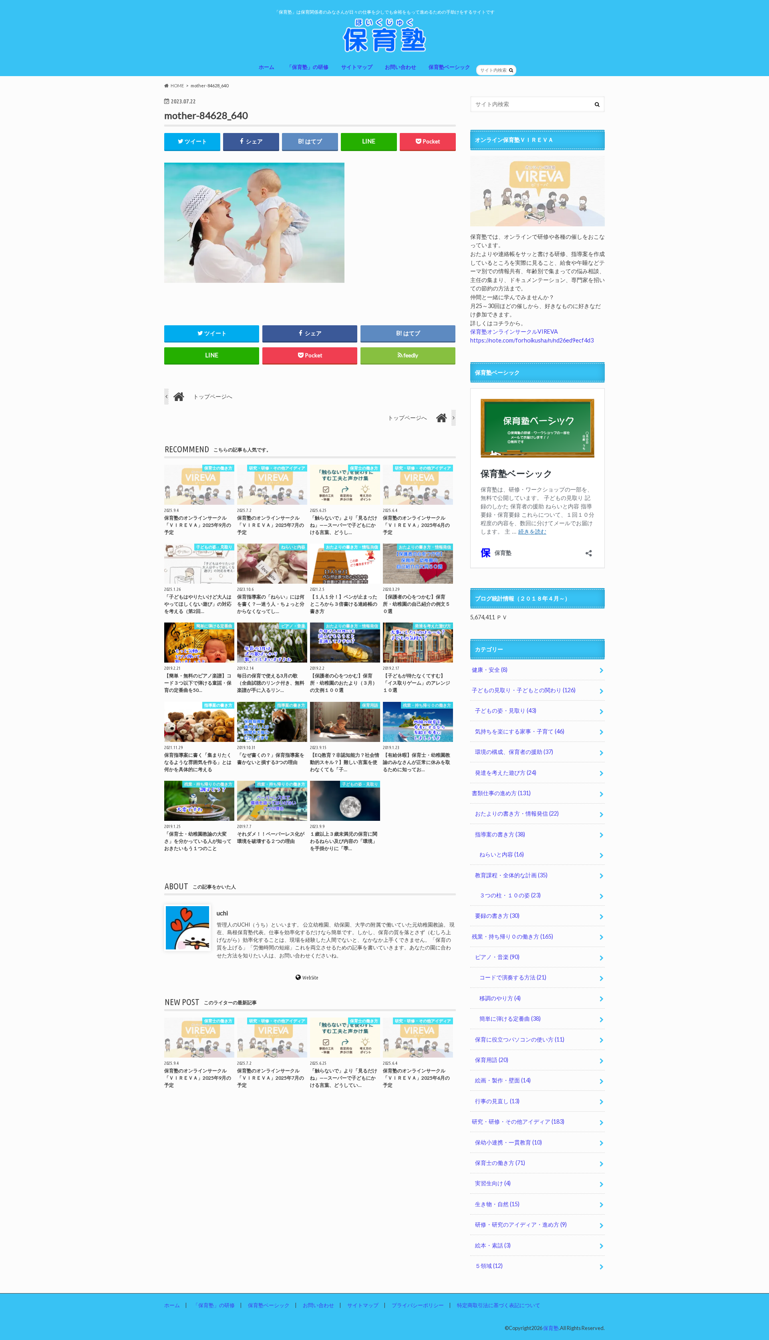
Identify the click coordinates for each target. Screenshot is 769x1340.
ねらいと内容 (501, 854)
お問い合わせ (400, 67)
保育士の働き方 (500, 1162)
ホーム (266, 67)
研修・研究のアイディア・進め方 (521, 1224)
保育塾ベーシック (449, 67)
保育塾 (551, 1328)
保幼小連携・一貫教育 (508, 1142)
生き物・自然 (497, 1204)
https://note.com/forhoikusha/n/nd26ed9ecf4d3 (532, 340)
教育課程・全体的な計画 (511, 875)
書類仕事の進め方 (501, 793)
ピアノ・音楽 (497, 956)
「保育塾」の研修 (307, 67)
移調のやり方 (500, 998)
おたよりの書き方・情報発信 (517, 813)
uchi (222, 913)
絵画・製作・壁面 (503, 1080)
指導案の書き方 (500, 834)
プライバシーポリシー (418, 1305)
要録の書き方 (497, 915)
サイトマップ (356, 67)
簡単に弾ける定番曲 (510, 1018)
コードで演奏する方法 (512, 977)
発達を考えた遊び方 (505, 772)
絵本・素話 (493, 1245)
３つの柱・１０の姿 (510, 895)
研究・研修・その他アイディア (518, 1121)
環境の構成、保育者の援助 (514, 751)
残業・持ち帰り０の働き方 (512, 936)
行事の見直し (497, 1101)
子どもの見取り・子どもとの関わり (524, 690)
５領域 (489, 1265)
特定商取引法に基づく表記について (498, 1305)
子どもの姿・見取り (505, 710)
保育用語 (491, 1059)
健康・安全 (489, 669)
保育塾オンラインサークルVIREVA (514, 331)
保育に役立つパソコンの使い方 (519, 1039)
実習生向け (493, 1183)
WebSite (310, 977)
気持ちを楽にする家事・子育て (519, 731)
